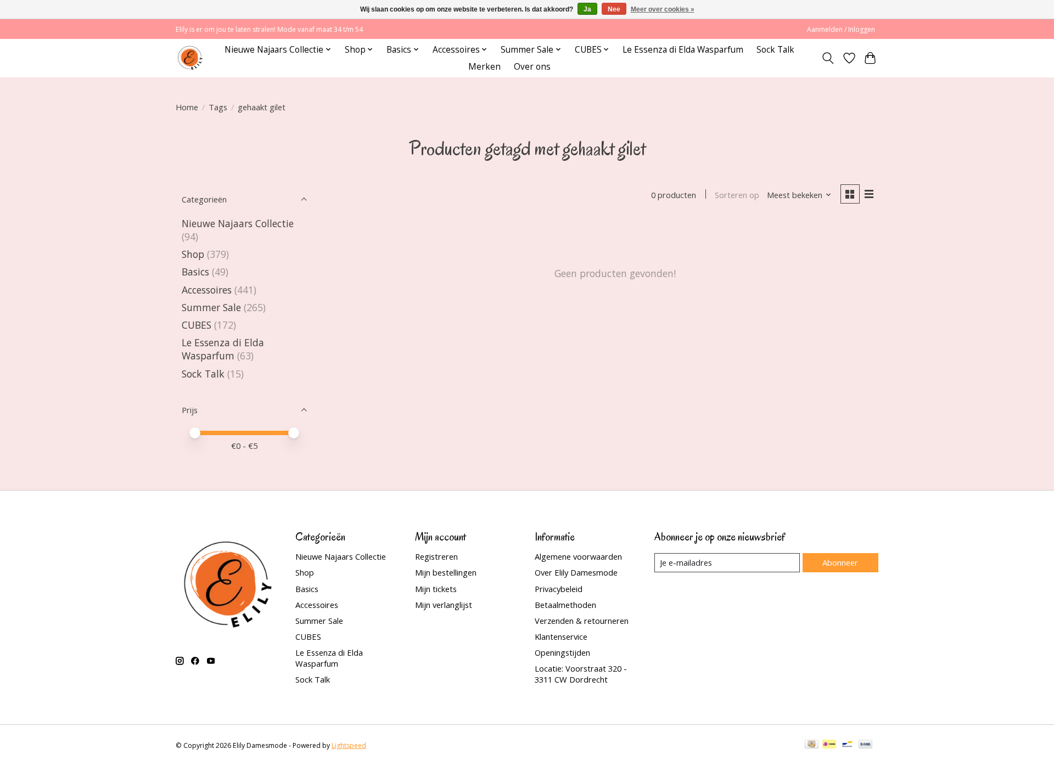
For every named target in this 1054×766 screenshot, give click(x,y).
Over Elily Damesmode (576, 572)
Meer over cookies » (662, 9)
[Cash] (811, 745)
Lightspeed (349, 745)
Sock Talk (775, 49)
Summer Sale (211, 307)
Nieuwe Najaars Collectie (238, 223)
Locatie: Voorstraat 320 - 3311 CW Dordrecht (581, 674)
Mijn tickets (436, 588)
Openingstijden (562, 652)
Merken (484, 66)
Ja (587, 9)
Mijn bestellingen (445, 572)
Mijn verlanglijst (443, 604)
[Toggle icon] (828, 58)
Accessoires (207, 289)
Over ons (532, 66)
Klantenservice (561, 636)
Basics (195, 271)
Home (187, 107)
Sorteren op (737, 194)
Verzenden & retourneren (582, 620)
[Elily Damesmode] (190, 58)
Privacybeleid (558, 588)
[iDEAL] (829, 745)
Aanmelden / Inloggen (841, 29)
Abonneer (840, 562)
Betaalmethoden (565, 604)
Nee (614, 9)
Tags (218, 107)
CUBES (196, 324)
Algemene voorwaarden (578, 556)
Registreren (436, 556)
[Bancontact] (847, 745)
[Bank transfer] (866, 745)
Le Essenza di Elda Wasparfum (683, 49)
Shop (193, 254)
